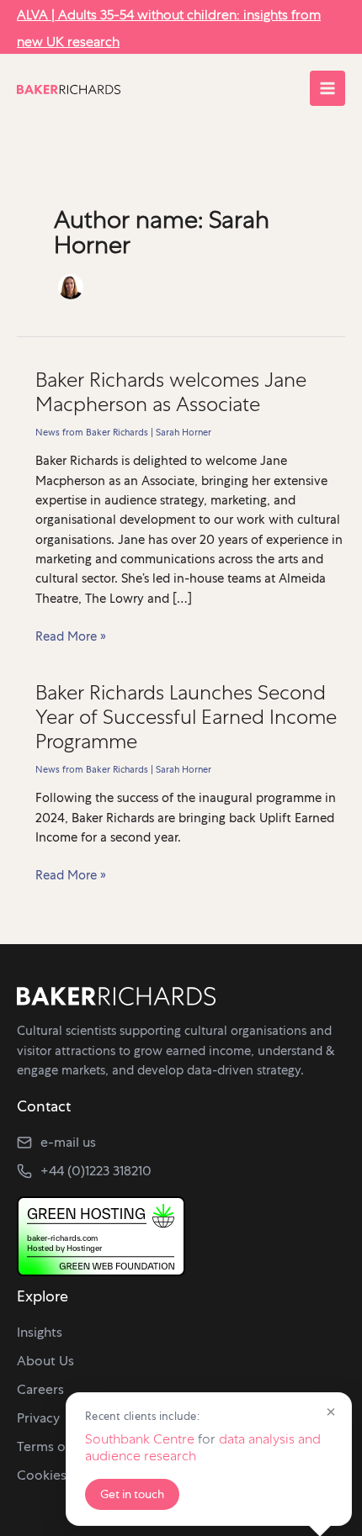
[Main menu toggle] (327, 88)
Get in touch (132, 1494)
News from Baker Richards (91, 432)
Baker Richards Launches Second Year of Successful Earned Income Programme (186, 716)
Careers (40, 1389)
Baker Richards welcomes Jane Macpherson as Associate (170, 392)
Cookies (42, 1475)
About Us (45, 1361)
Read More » (70, 636)
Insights (39, 1332)
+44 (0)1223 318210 (96, 1171)
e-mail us (68, 1142)
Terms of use (56, 1446)
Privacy (38, 1418)
